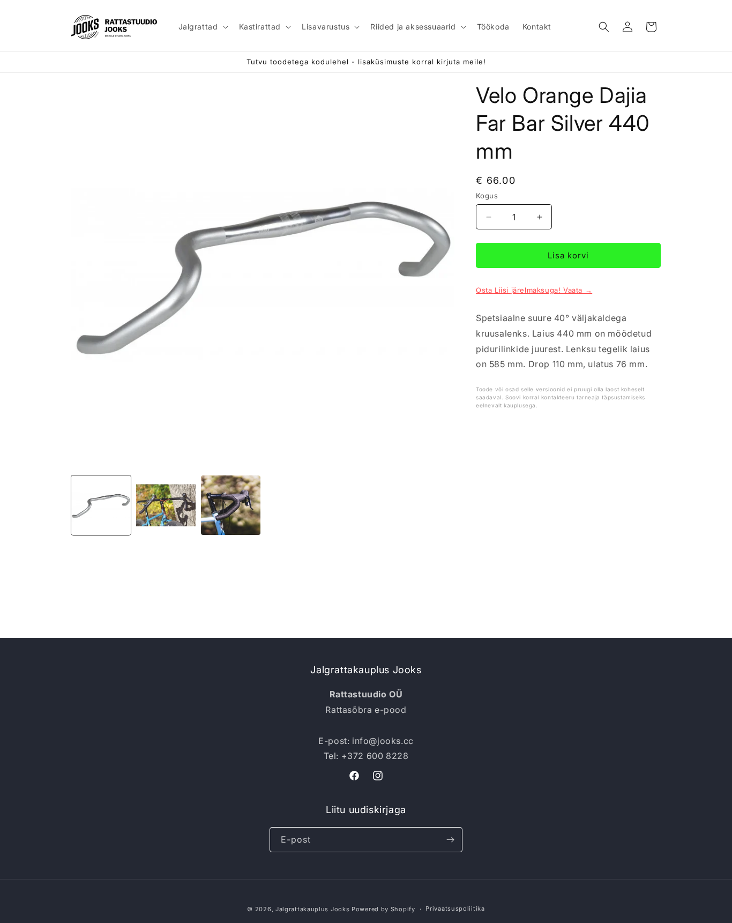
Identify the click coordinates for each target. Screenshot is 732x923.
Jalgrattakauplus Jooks (312, 909)
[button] (202, 27)
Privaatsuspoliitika (454, 908)
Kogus (487, 195)
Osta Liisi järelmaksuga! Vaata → (534, 290)
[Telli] (450, 839)
